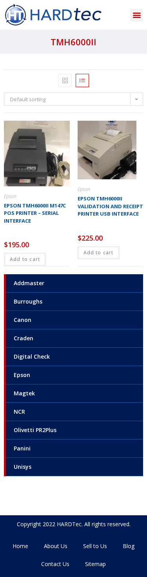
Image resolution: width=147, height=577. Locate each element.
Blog (128, 546)
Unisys (22, 466)
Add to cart (25, 259)
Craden (23, 338)
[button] (136, 15)
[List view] (82, 80)
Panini (22, 448)
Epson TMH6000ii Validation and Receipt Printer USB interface (110, 206)
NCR (19, 411)
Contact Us (55, 564)
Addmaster (29, 283)
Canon (22, 319)
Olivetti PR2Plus (35, 430)
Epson (22, 375)
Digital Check (32, 356)
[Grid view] (65, 80)
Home (20, 546)
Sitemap (95, 564)
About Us (55, 546)
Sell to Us (95, 546)
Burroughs (28, 301)
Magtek (24, 393)
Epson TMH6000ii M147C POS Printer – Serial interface (35, 213)
